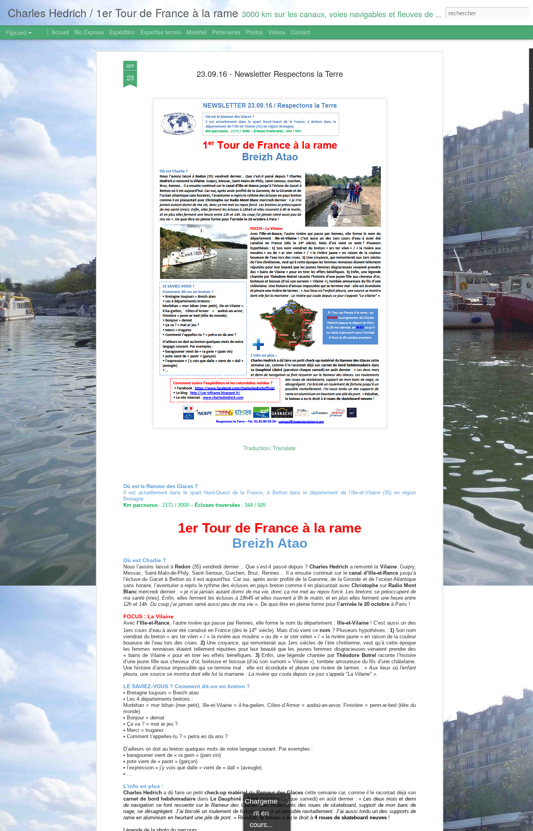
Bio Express (89, 32)
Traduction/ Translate (269, 448)
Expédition (122, 32)
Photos (254, 32)
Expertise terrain (160, 32)
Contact (300, 32)
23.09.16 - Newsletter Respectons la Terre (270, 73)
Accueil (60, 32)
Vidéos (276, 32)
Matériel (196, 32)
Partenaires (226, 32)
